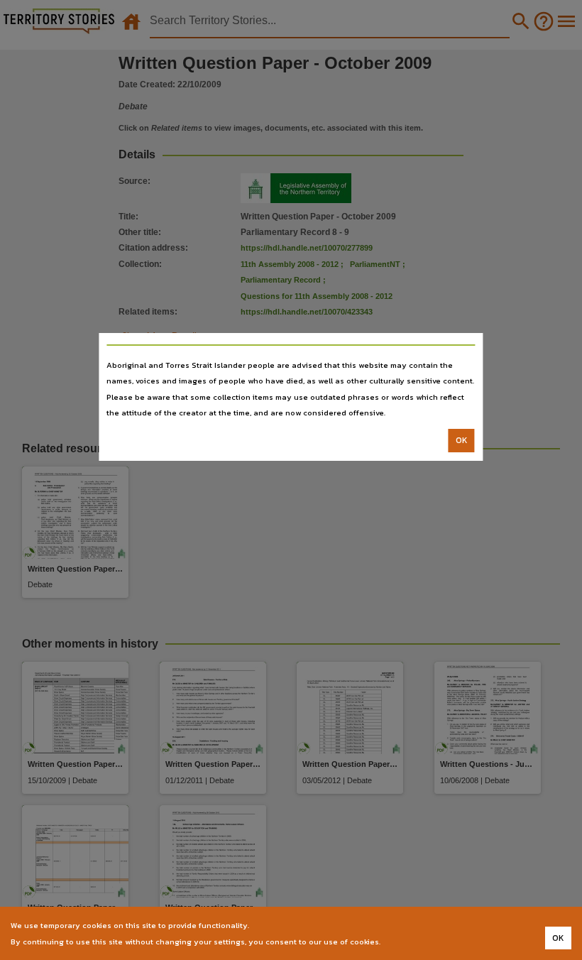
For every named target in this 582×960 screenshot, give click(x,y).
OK (462, 440)
